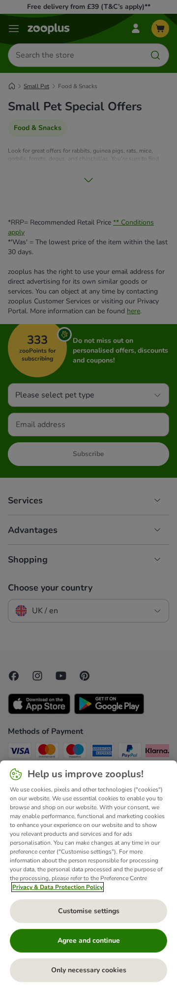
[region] (88, 875)
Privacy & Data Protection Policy (57, 887)
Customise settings (88, 911)
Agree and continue (89, 940)
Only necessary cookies (88, 970)
